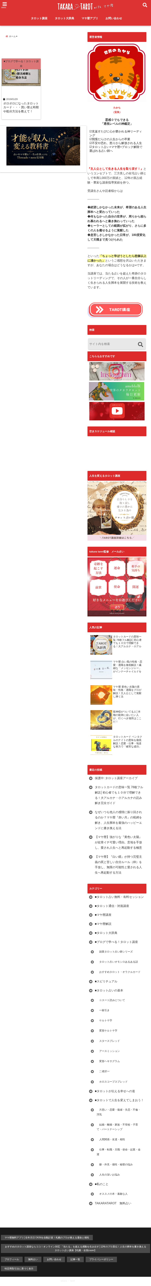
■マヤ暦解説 (103, 923)
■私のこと (101, 1184)
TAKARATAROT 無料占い (113, 1203)
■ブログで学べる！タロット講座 (116, 941)
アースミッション (108, 1051)
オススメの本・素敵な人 (112, 1193)
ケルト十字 (104, 1020)
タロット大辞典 (64, 18)
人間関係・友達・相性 (111, 1139)
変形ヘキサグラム (108, 1061)
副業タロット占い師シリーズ (115, 951)
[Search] (140, 344)
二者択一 (103, 1071)
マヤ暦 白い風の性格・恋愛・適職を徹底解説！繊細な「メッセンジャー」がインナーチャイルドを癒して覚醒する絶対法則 (127, 666)
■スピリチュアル (106, 981)
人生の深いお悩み (108, 1174)
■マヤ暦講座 (103, 914)
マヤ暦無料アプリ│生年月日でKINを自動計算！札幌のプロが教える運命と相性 (47, 1237)
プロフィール (12, 1259)
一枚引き (103, 1010)
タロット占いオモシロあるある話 (117, 961)
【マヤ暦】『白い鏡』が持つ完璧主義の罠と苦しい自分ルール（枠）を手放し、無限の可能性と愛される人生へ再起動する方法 (118, 864)
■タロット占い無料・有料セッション (119, 896)
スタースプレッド (108, 1040)
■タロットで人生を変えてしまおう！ (119, 1100)
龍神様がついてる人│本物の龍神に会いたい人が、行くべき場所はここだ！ (127, 716)
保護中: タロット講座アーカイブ (116, 778)
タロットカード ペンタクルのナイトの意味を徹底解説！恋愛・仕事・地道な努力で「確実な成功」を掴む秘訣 (127, 741)
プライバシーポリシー (101, 1259)
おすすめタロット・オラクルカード (119, 971)
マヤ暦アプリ (90, 18)
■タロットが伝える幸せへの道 (115, 1091)
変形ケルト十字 (107, 1030)
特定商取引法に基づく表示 (19, 1268)
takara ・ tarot (68, 1281)
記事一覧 (75, 1259)
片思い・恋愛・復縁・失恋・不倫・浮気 (119, 1112)
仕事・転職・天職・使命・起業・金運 (119, 1152)
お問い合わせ (114, 18)
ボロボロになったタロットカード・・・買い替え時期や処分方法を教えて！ (21, 107)
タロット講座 (39, 18)
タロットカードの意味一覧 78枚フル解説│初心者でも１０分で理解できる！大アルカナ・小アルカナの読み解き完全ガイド (127, 641)
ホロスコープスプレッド (112, 1081)
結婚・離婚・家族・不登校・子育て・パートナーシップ (117, 1127)
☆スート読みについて (111, 1000)
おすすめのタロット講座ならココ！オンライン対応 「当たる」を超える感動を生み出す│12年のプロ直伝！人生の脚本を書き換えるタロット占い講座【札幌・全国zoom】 (75, 1248)
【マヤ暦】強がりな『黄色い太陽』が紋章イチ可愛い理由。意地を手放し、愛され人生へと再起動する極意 (118, 842)
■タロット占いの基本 (109, 990)
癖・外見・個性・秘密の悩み (115, 1164)
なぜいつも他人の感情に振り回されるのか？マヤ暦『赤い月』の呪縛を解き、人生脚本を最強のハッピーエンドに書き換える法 (118, 819)
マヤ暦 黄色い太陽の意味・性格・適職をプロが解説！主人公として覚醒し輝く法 (127, 691)
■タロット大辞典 (106, 932)
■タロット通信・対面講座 (112, 906)
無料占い (33, 1259)
